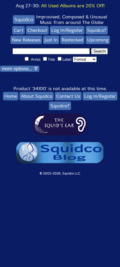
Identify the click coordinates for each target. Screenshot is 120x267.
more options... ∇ (20, 68)
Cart (18, 30)
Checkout (37, 30)
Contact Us (68, 96)
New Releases (26, 40)
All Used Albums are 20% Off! (73, 5)
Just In (51, 40)
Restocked (72, 40)
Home (10, 96)
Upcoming (97, 40)
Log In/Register (67, 30)
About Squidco (36, 96)
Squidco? (96, 30)
